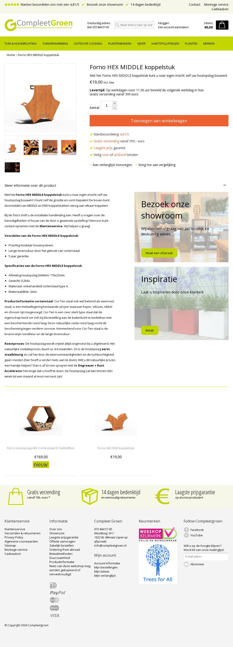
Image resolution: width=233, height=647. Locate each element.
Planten (191, 43)
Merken (209, 43)
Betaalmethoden (61, 554)
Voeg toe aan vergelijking (156, 165)
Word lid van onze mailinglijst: (204, 548)
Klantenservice (15, 529)
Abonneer (197, 564)
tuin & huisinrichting (21, 43)
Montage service (216, 4)
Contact (194, 4)
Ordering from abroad (64, 550)
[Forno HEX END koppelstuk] (116, 440)
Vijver (141, 43)
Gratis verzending (43, 492)
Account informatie (107, 563)
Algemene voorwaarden (21, 541)
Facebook (197, 530)
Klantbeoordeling (111, 134)
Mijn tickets (101, 571)
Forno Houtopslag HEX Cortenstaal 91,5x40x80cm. (41, 448)
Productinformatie (61, 562)
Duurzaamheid (59, 558)
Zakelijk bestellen (61, 545)
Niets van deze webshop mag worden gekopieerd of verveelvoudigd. (69, 570)
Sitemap (10, 545)
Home (11, 55)
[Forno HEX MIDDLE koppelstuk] (12, 154)
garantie (110, 148)
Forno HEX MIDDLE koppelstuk (38, 55)
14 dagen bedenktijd (145, 4)
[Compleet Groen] (39, 25)
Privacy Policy (14, 537)
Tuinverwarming (55, 43)
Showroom (56, 533)
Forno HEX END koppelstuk (116, 448)
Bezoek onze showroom (104, 4)
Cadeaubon (220, 9)
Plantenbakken (119, 43)
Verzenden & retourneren (23, 533)
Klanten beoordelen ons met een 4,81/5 (49, 4)
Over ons (55, 529)
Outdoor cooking (88, 43)
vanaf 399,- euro (119, 141)
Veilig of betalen (115, 155)
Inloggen (163, 23)
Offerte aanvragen (62, 541)
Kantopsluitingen (165, 43)
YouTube (196, 535)
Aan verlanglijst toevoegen (113, 165)
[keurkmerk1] (158, 540)
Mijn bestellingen (106, 567)
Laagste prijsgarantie (195, 492)
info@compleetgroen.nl (110, 545)
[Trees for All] (158, 583)
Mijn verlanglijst (105, 575)
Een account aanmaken (173, 27)
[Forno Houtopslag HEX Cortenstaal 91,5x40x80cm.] (41, 440)
